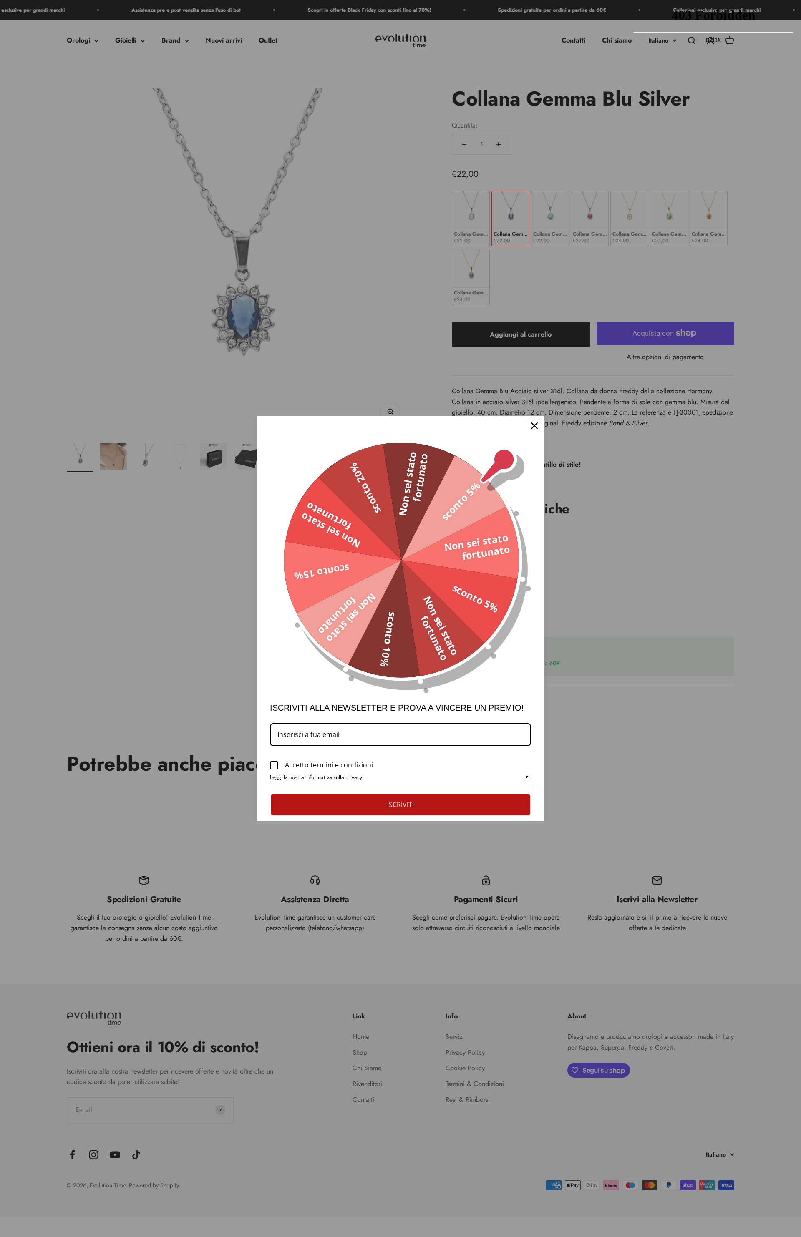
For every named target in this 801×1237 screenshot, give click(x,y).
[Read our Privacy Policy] (526, 778)
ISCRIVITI (400, 804)
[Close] (534, 426)
